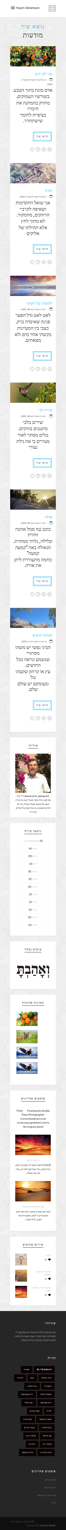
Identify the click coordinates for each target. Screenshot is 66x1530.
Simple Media (48, 1525)
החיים (35, 856)
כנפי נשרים (35, 1411)
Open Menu (52, 8)
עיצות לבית (47, 1427)
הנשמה (35, 871)
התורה (34, 879)
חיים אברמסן (46, 1402)
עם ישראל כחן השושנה (33, 1206)
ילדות (49, 1411)
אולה (48, 517)
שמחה (35, 925)
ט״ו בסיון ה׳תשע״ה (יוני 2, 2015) (34, 641)
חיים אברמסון (27, 1394)
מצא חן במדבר (45, 1419)
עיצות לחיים (29, 1427)
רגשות (34, 909)
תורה (48, 190)
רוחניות (35, 917)
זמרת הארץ (32, 1386)
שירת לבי (45, 410)
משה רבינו (27, 1419)
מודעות (35, 886)
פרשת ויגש (31, 1436)
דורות (53, 1503)
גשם (32, 1378)
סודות (34, 894)
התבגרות (48, 1386)
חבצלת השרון (46, 1394)
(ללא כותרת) (50, 1480)
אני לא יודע (43, 74)
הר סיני (20, 1378)
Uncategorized (31, 841)
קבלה (34, 902)
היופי (35, 864)
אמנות (26, 1369)
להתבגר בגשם (33, 1160)
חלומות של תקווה (39, 303)
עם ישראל (47, 1436)
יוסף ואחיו (28, 1402)
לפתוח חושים (42, 635)
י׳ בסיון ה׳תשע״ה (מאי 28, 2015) (34, 309)
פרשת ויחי (47, 1444)
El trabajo (44, 1369)
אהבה (34, 848)
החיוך (48, 1255)
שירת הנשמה (27, 1452)
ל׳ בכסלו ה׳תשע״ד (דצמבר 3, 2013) (33, 197)
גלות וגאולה (46, 1378)
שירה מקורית (46, 1452)
